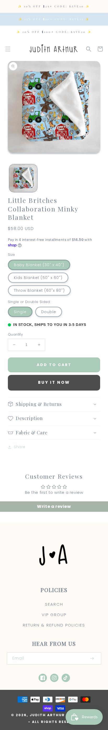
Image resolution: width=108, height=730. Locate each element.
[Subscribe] (92, 658)
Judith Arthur (47, 715)
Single (20, 311)
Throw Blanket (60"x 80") (39, 290)
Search (54, 604)
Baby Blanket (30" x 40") (39, 264)
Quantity (15, 334)
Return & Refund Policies (54, 625)
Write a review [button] (54, 506)
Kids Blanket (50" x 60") (38, 277)
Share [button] (19, 446)
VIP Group (54, 614)
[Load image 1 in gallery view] (23, 178)
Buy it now (54, 382)
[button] (8, 49)
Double (48, 311)
